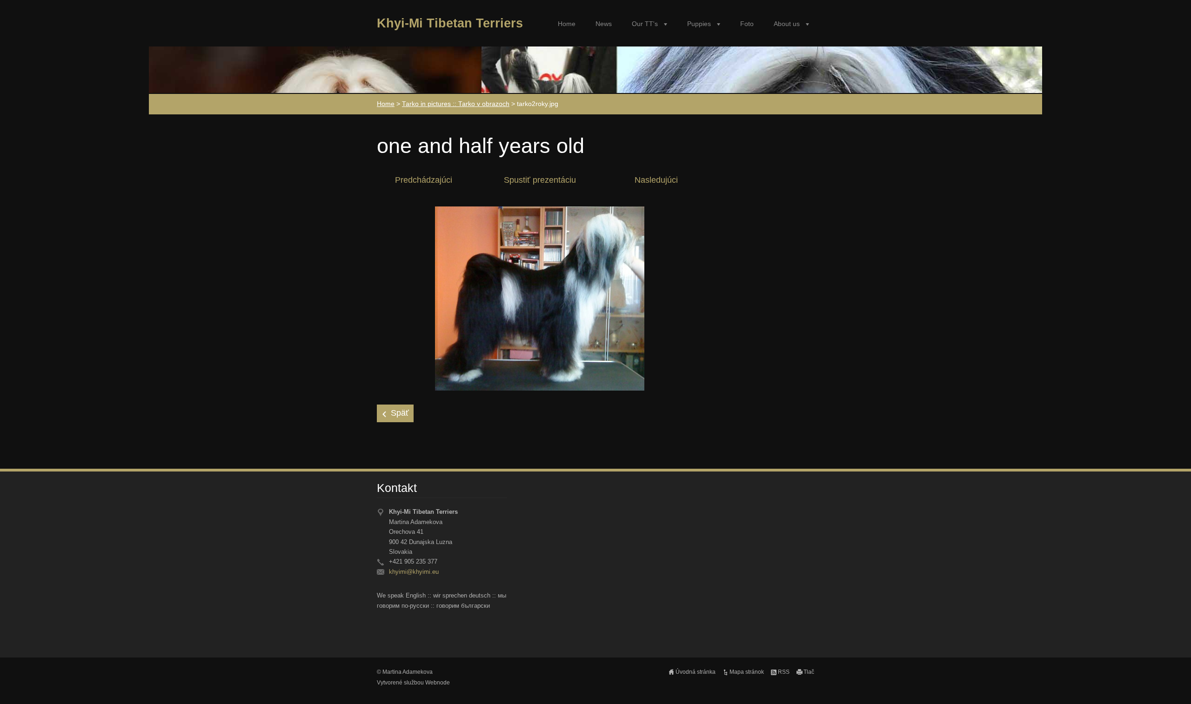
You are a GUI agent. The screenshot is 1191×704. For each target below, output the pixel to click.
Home (566, 23)
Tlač (808, 672)
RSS (784, 672)
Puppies (699, 23)
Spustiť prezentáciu (540, 180)
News (604, 23)
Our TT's (645, 23)
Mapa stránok (746, 672)
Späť (400, 413)
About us (787, 23)
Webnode (437, 682)
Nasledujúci (656, 180)
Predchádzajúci (423, 180)
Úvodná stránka (696, 672)
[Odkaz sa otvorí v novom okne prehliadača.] (539, 298)
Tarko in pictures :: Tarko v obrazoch (455, 103)
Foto (747, 23)
